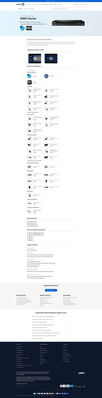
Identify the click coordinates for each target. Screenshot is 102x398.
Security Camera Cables (66, 298)
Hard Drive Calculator (43, 361)
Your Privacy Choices (19, 367)
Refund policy (35, 395)
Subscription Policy (19, 350)
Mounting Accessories (66, 300)
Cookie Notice (18, 359)
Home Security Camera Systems (21, 297)
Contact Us (65, 346)
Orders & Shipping (19, 354)
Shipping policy (51, 395)
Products (26, 8)
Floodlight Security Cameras (44, 301)
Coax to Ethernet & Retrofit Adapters (68, 303)
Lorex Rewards (65, 350)
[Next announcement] (85, 1)
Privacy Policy (18, 348)
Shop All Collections (50, 290)
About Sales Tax (19, 361)
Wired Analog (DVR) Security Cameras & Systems (24, 301)
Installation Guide (43, 359)
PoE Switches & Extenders (67, 301)
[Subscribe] (34, 386)
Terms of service (45, 395)
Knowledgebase (20, 8)
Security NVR (31, 8)
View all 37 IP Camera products (32, 112)
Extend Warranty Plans (43, 350)
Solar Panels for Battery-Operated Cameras (69, 304)
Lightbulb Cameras (43, 300)
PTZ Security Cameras (19, 304)
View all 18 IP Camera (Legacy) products (34, 160)
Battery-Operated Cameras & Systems (46, 303)
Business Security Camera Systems (21, 298)
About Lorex (65, 348)
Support (41, 346)
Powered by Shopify (29, 395)
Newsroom (65, 352)
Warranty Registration (43, 348)
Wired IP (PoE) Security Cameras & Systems (23, 300)
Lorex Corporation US (22, 395)
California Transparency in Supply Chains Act (23, 365)
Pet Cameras (42, 304)
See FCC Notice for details (27, 380)
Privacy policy (40, 395)
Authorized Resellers (66, 361)
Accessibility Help (19, 363)
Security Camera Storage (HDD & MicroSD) (69, 297)
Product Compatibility (43, 352)
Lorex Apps (42, 354)
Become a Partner (66, 359)
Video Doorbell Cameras (43, 298)
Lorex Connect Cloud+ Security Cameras (46, 297)
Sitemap (41, 363)
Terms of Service (19, 346)
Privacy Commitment (66, 354)
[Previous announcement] (17, 1)
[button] (29, 4)
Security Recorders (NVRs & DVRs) (21, 303)
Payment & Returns (19, 352)
